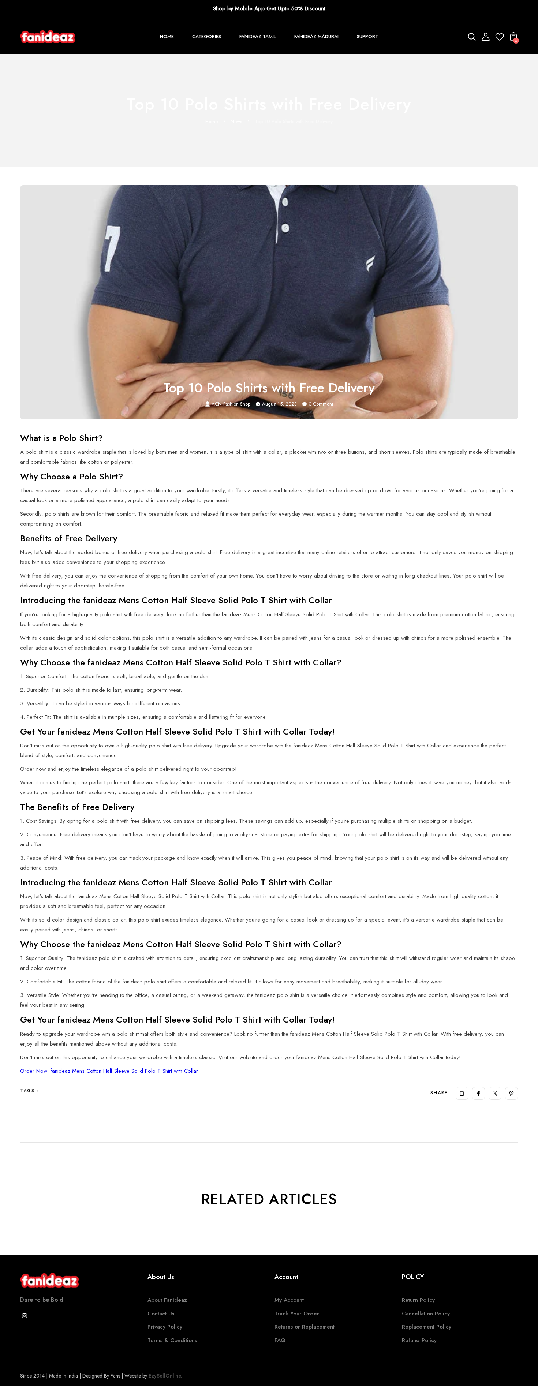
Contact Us (160, 1314)
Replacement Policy (426, 1327)
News (236, 121)
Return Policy (418, 1300)
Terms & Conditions (172, 1340)
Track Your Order (296, 1314)
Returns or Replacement (304, 1327)
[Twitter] (495, 1093)
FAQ (279, 1340)
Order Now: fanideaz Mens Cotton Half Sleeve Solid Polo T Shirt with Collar (109, 1071)
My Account (289, 1300)
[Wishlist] (499, 39)
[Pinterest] (511, 1093)
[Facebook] (478, 1093)
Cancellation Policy (426, 1314)
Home (211, 121)
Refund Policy (419, 1340)
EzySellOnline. (164, 1375)
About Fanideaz (167, 1300)
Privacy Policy (164, 1327)
